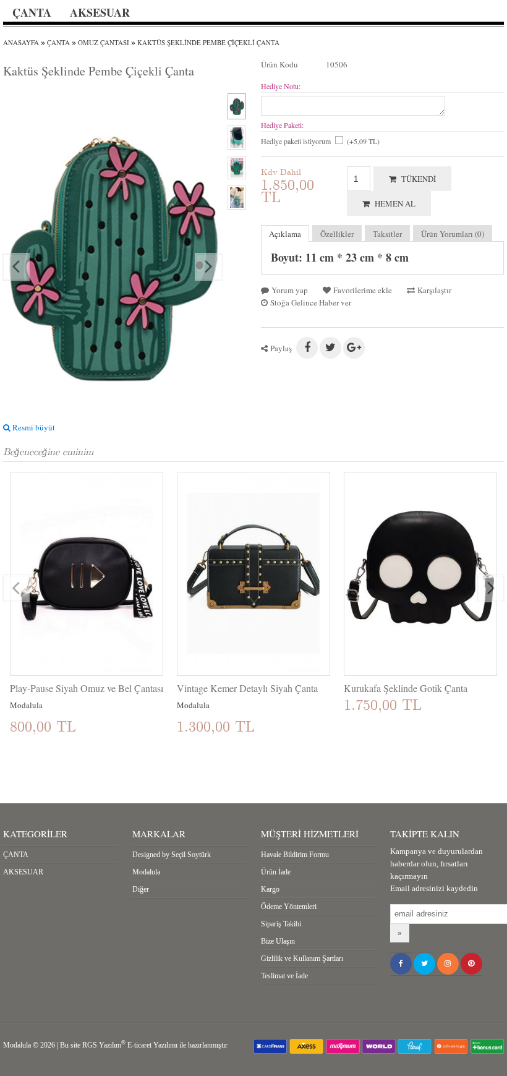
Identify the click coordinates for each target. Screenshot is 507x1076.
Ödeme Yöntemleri (289, 906)
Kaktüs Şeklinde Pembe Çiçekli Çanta (208, 42)
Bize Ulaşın (278, 941)
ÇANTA (31, 12)
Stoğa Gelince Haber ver (309, 302)
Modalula (146, 872)
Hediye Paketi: (282, 125)
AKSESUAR (100, 12)
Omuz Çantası (103, 42)
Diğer (140, 889)
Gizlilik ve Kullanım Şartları (302, 958)
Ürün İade (276, 872)
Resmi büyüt (33, 427)
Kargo (270, 889)
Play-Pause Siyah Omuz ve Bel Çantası (86, 688)
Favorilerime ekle (361, 290)
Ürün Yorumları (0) (452, 233)
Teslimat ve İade (284, 975)
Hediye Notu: (280, 86)
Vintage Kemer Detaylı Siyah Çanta (247, 688)
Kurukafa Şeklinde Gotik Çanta (405, 688)
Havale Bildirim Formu (295, 854)
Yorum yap (288, 290)
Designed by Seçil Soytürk (171, 854)
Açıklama (285, 233)
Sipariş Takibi (281, 924)
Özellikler (337, 233)
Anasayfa (21, 42)
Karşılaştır (433, 290)
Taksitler (387, 233)
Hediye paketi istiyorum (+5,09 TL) (320, 141)
